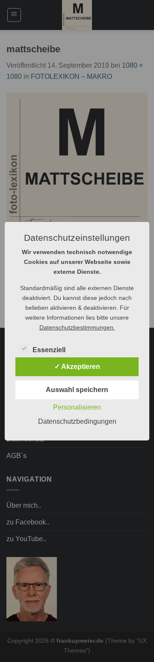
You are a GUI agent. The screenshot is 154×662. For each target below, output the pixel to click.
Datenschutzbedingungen (77, 421)
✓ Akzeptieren (77, 366)
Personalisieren (77, 407)
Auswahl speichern (77, 389)
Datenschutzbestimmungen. (77, 327)
